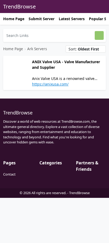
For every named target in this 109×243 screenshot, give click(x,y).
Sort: (84, 49)
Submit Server (41, 18)
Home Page (13, 18)
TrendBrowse (19, 6)
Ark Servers (37, 48)
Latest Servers (72, 18)
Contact (9, 174)
